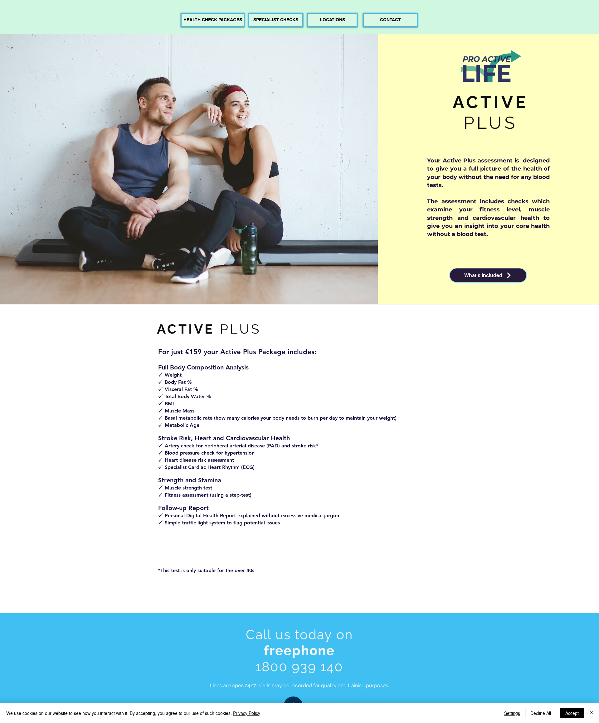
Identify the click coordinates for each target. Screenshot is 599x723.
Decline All (540, 713)
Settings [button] (512, 713)
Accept (572, 713)
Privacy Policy (246, 713)
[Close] (591, 713)
